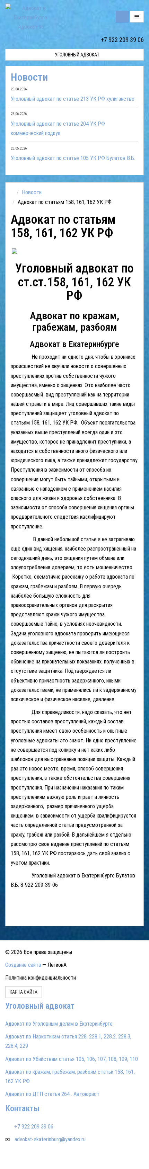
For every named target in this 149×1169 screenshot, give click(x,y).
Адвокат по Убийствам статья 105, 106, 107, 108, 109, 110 (71, 1059)
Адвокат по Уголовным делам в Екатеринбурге (59, 1023)
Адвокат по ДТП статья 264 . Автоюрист (52, 1094)
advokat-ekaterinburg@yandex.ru (50, 1139)
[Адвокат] (43, 251)
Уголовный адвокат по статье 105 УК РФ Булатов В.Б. (73, 158)
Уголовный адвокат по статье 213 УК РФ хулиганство (72, 99)
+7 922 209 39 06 (122, 39)
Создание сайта (23, 965)
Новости (29, 77)
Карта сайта (23, 992)
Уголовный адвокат (76, 54)
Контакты (22, 1108)
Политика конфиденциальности (40, 977)
